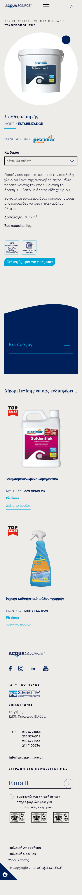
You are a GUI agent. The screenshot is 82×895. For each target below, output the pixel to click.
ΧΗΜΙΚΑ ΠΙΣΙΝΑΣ (47, 21)
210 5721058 (31, 731)
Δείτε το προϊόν (18, 505)
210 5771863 (31, 741)
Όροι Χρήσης (19, 860)
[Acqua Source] (18, 7)
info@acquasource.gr (26, 757)
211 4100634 (31, 745)
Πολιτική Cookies (22, 854)
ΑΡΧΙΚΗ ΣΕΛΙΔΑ (17, 21)
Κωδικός (11, 152)
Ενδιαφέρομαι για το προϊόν (30, 262)
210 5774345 (31, 736)
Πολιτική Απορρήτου (25, 848)
